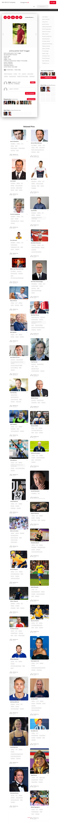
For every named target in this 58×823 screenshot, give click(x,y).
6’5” (22, 183)
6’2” (36, 589)
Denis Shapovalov (46, 29)
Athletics (13, 797)
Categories (23, 2)
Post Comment (30, 93)
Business (19, 271)
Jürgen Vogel (45, 53)
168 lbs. (12, 749)
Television (31, 76)
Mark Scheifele (45, 19)
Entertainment (35, 735)
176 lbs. (18, 242)
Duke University (14, 537)
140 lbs (33, 701)
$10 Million (34, 493)
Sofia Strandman (35, 371)
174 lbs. (15, 74)
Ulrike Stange (21, 635)
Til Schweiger (45, 51)
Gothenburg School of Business (37, 322)
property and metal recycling (38, 327)
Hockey (17, 706)
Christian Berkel (46, 41)
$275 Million (34, 284)
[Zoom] (17, 17)
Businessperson (14, 397)
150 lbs (12, 462)
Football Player (35, 286)
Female (16, 218)
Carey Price (45, 21)
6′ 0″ (44, 145)
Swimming (39, 670)
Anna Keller (30, 74)
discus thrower (19, 185)
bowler (33, 518)
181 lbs (17, 704)
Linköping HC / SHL (15, 247)
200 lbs (12, 631)
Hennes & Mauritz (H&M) (16, 365)
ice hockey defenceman (37, 430)
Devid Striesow (46, 58)
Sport (36, 432)
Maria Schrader (46, 48)
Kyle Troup (34, 520)
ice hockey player (15, 708)
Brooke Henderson (47, 36)
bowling (38, 518)
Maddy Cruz (15, 154)
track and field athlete (36, 252)
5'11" (16, 571)
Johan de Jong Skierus (16, 756)
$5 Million (13, 143)
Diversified (34, 402)
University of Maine (15, 578)
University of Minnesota (37, 552)
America (24, 74)
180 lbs (38, 213)
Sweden (13, 223)
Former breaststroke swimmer (38, 667)
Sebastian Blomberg (47, 43)
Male (17, 150)
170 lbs (12, 426)
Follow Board (31, 99)
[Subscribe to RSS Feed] (34, 6)
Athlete (6, 76)
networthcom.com (30, 17)
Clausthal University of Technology (37, 218)
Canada (12, 663)
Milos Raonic (45, 34)
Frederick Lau (45, 63)
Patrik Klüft (38, 703)
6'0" (22, 603)
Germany (13, 150)
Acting (12, 146)
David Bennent (45, 39)
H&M (33, 366)
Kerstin (12, 190)
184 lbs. (33, 545)
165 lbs (39, 181)
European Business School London (17, 362)
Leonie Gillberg (14, 367)
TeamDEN (34, 249)
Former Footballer (41, 457)
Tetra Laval (18, 401)
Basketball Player (41, 547)
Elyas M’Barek (45, 60)
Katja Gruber (19, 188)
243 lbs (18, 183)
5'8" (16, 334)
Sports (20, 190)
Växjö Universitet (35, 710)
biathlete (38, 215)
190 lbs (38, 245)
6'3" (36, 428)
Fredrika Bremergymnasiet (17, 754)
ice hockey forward (15, 574)
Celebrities (14, 99)
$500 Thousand (8, 74)
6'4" (43, 181)
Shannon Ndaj (14, 540)
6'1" (22, 143)
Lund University (14, 399)
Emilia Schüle (22, 148)
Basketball (34, 547)
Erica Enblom (42, 735)
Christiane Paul (45, 56)
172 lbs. (33, 777)
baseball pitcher (14, 535)
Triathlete (34, 188)
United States (14, 542)
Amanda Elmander (36, 591)
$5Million (13, 603)
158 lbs (33, 663)
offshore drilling (38, 325)
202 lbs (12, 661)
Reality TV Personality (22, 76)
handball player (35, 811)
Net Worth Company (8, 2)
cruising (41, 319)
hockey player (14, 245)
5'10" (37, 663)
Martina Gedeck (46, 46)
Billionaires (15, 283)
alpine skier (42, 777)
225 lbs (33, 623)
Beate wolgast (14, 148)
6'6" (16, 631)
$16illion (13, 704)
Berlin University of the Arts (38, 150)
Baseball (22, 533)
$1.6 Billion (13, 271)
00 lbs (33, 428)
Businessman (12, 76)
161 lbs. (12, 795)
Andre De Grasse (46, 31)
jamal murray (45, 24)
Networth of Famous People (39, 498)
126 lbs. (18, 216)
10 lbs (33, 589)
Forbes (41, 286)
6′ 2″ (16, 303)
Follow (32, 82)
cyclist (12, 218)
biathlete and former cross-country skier (17, 465)
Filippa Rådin (34, 782)
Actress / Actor (16, 155)
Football (33, 457)
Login (53, 2)
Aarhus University (35, 247)
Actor (16, 146)
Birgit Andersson (35, 317)
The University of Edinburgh (17, 278)
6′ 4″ (37, 455)
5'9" (16, 462)
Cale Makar (45, 17)
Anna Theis (42, 147)
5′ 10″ (37, 701)
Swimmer (18, 758)
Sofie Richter (38, 460)
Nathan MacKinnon (47, 26)
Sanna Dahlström (15, 431)
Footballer (13, 429)
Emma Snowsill (39, 183)
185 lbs (12, 571)
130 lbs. (12, 334)
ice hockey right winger (16, 666)
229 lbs (33, 809)
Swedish (33, 705)
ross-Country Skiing (20, 468)
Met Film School (35, 368)
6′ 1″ (16, 426)
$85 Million (34, 181)
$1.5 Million (34, 145)
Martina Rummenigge (36, 290)
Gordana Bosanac (15, 800)
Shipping (34, 329)
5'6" (20, 74)
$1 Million (13, 183)
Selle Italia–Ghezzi (15, 221)
